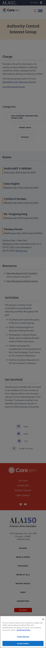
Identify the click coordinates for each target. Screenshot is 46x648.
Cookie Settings (23, 637)
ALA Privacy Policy (23, 630)
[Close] (43, 619)
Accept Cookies (23, 643)
